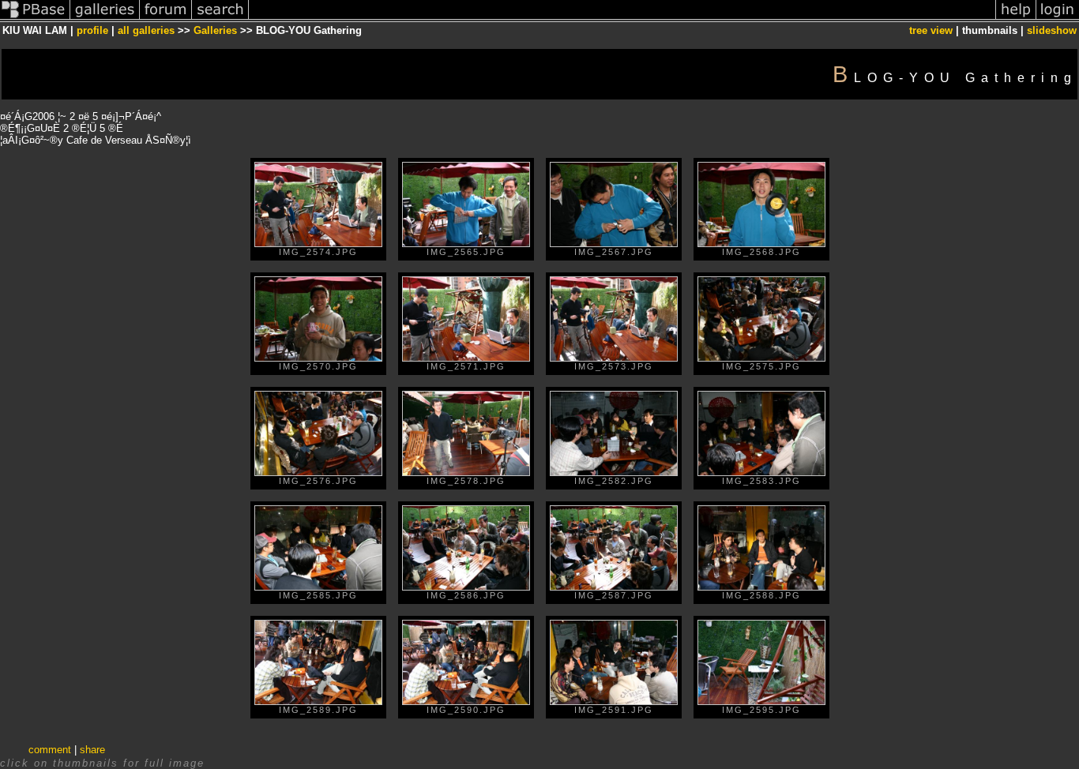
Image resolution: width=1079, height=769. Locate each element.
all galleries (146, 30)
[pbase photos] (35, 18)
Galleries (215, 30)
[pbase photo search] (220, 18)
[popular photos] (622, 18)
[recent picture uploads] (105, 18)
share (92, 750)
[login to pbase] (1057, 18)
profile (92, 30)
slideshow (1052, 30)
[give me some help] (1015, 18)
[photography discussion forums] (166, 18)
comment (49, 750)
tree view (931, 30)
